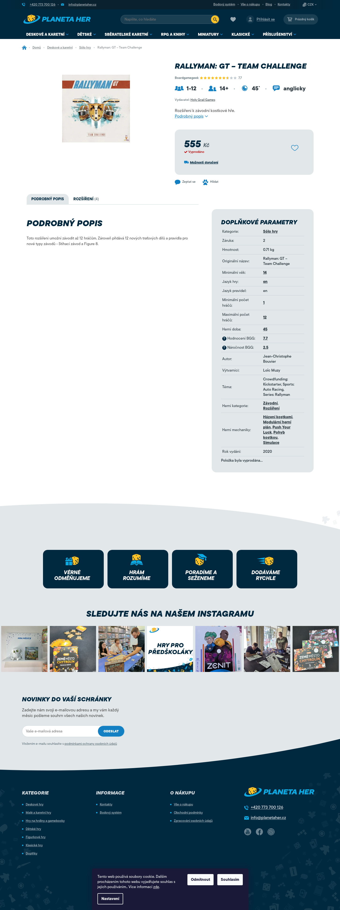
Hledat (215, 19)
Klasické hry (34, 845)
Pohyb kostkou (274, 435)
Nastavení (110, 899)
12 (265, 317)
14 (265, 273)
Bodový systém (224, 4)
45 (265, 329)
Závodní (270, 403)
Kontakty (284, 4)
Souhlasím (230, 880)
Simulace (271, 443)
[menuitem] (47, 34)
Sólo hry (270, 231)
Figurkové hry (36, 837)
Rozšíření (271, 408)
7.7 (265, 338)
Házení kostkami (277, 417)
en (265, 282)
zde (156, 887)
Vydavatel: (195, 99)
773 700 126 (267, 807)
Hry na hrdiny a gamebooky (45, 820)
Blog (268, 4)
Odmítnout (200, 880)
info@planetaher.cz (268, 817)
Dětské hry (33, 829)
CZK (311, 5)
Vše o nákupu (250, 4)
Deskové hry (34, 804)
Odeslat (111, 731)
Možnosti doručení (204, 162)
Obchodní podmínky (188, 812)
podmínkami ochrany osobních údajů (90, 743)
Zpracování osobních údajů (193, 820)
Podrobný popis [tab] (47, 199)
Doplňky (31, 853)
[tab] (86, 199)
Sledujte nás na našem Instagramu (170, 614)
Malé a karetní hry (38, 812)
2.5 (265, 347)
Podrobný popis (189, 116)
